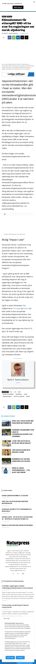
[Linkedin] (18, 37)
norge (28, 396)
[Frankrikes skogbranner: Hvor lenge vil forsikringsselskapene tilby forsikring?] (6, 432)
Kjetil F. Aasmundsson (18, 379)
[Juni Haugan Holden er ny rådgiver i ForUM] (6, 452)
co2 (15, 392)
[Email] (22, 37)
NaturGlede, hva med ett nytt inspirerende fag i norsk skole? (17, 510)
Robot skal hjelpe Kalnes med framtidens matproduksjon (15, 502)
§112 (11, 392)
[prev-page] (3, 477)
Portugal (16, 308)
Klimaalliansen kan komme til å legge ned (15, 495)
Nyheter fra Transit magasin (14, 581)
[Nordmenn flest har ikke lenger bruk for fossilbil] (6, 461)
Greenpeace (19, 394)
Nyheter (9, 16)
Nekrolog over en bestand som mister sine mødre (17, 525)
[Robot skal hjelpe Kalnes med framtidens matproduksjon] (6, 423)
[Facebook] (9, 37)
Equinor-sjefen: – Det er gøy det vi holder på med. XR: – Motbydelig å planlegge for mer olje (17, 518)
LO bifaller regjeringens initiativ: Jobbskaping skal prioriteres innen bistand (17, 587)
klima (25, 394)
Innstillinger (20, 657)
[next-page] (6, 477)
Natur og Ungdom (19, 396)
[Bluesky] (23, 574)
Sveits (25, 308)
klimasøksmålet (7, 396)
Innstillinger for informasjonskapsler (24, 662)
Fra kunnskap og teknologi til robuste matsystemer (15, 606)
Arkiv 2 (4, 16)
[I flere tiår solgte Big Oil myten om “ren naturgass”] (6, 443)
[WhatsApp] (14, 37)
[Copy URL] (26, 37)
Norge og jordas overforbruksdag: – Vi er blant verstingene (21, 470)
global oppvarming (8, 394)
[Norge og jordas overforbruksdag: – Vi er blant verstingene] (6, 470)
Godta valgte (10, 657)
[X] (18, 574)
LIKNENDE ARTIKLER (9, 416)
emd (19, 392)
